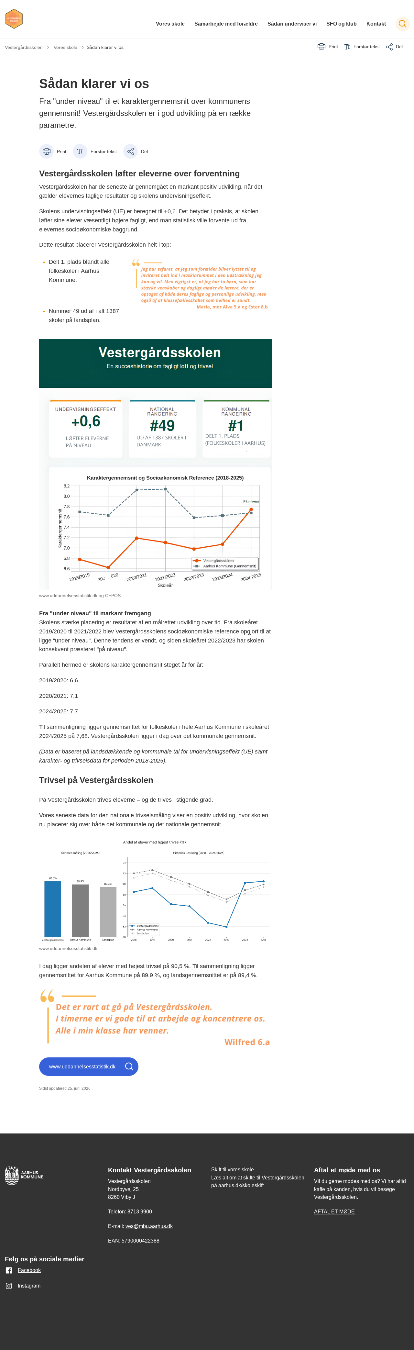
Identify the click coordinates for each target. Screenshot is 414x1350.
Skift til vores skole (232, 1169)
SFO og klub (341, 24)
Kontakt (376, 24)
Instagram (29, 1286)
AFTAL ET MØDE (334, 1211)
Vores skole (170, 24)
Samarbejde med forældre (226, 24)
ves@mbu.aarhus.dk (149, 1226)
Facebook (29, 1270)
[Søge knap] (403, 24)
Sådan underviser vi (292, 24)
